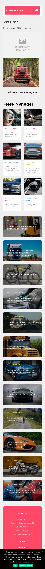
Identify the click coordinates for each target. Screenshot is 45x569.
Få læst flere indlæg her (22, 92)
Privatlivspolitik (26, 565)
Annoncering (22, 547)
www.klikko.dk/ (25, 534)
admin (28, 28)
